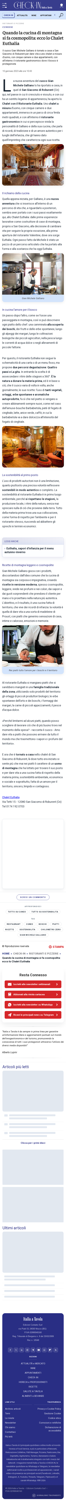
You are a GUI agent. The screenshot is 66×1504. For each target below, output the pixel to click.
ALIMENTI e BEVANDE (33, 1395)
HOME (6, 953)
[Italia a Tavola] (33, 5)
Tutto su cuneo (17, 912)
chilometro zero (51, 930)
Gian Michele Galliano (33, 935)
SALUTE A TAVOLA (33, 1391)
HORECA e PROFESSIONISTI (33, 1382)
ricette (9, 930)
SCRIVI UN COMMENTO (33, 897)
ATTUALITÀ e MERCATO (33, 1363)
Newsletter (10, 1422)
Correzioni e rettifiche (50, 1422)
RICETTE (33, 1386)
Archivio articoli (13, 1408)
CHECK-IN (8, 15)
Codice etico (54, 1418)
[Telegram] (33, 1350)
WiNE (33, 15)
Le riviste (9, 1418)
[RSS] (55, 1350)
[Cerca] (61, 15)
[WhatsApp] (44, 1350)
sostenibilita (27, 930)
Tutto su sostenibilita (44, 912)
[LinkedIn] (21, 1350)
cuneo (29, 924)
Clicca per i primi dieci (33, 1143)
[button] (61, 5)
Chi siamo (10, 1427)
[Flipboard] (50, 1350)
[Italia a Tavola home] (33, 1319)
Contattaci (10, 1432)
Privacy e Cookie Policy (49, 1408)
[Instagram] (27, 1350)
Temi (7, 1413)
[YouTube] (38, 1350)
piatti (55, 924)
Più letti (8, 1436)
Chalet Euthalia (10, 797)
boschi (43, 924)
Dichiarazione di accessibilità (53, 1429)
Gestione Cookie (52, 1413)
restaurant (14, 924)
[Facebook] (10, 1350)
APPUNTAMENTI (48, 15)
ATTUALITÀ (22, 15)
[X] (16, 1350)
